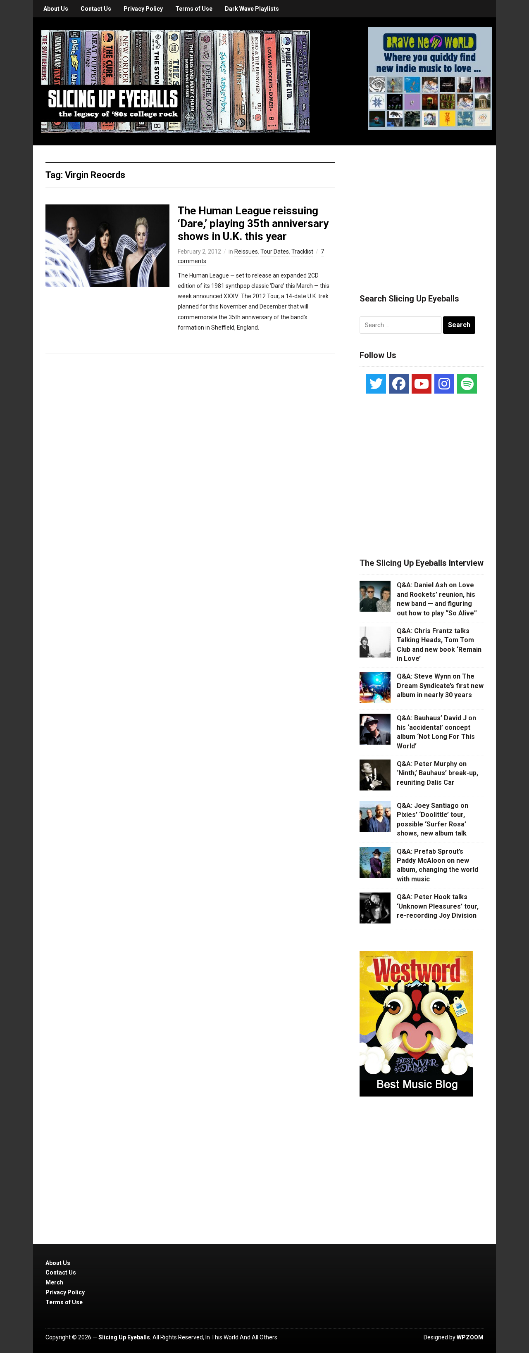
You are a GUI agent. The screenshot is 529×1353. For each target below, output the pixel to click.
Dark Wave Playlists (252, 8)
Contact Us (96, 8)
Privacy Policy (143, 8)
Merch (54, 1282)
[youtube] (421, 384)
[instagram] (444, 384)
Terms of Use (193, 8)
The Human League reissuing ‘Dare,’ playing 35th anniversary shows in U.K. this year (253, 223)
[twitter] (376, 384)
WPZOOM (470, 1337)
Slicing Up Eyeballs (124, 1337)
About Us (55, 8)
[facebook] (399, 384)
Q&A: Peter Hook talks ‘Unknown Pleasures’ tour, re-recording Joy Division (438, 906)
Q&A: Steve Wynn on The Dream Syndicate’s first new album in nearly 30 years (440, 685)
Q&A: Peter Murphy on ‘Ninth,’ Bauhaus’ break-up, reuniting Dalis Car (437, 773)
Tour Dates (274, 251)
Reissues (246, 251)
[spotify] (467, 384)
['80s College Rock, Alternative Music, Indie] (175, 81)
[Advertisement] (422, 209)
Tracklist (302, 251)
